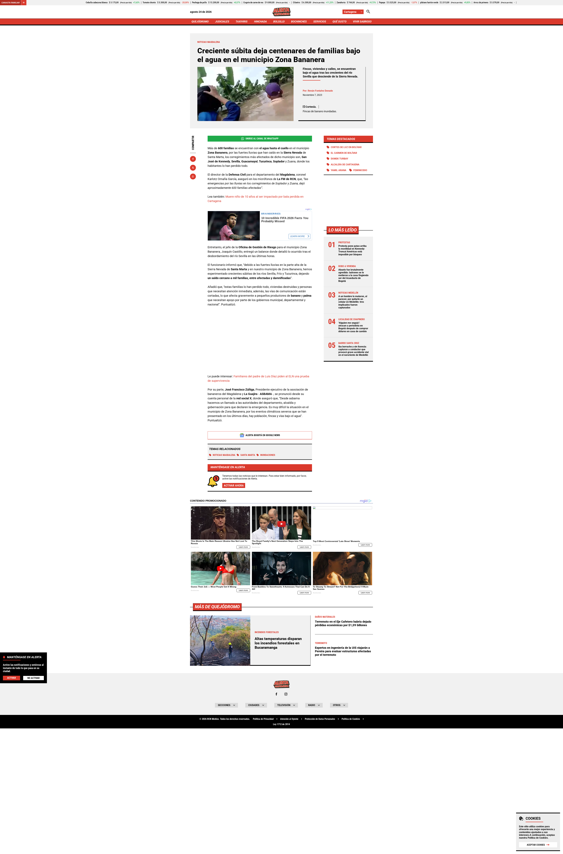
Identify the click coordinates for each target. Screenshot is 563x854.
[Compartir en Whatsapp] (193, 176)
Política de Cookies (538, 837)
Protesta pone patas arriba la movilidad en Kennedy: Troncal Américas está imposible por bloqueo (352, 250)
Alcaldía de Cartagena (345, 164)
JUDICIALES (222, 21)
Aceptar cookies (536, 844)
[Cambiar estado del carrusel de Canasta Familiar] (23, 2)
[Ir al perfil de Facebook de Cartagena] (276, 694)
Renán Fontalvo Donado (320, 90)
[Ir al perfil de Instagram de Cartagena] (285, 694)
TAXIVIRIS (241, 21)
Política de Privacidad (263, 719)
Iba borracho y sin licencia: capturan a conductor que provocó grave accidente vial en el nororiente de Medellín (353, 351)
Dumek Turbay (339, 158)
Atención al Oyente (289, 719)
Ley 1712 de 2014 (281, 724)
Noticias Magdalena (224, 455)
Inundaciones (267, 455)
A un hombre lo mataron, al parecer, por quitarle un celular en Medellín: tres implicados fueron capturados (352, 302)
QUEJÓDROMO (200, 21)
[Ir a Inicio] (281, 11)
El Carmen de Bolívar (344, 153)
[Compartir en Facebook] (193, 159)
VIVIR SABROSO (362, 21)
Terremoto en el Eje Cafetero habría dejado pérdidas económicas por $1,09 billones (343, 623)
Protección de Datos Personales (320, 719)
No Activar (33, 678)
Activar (11, 677)
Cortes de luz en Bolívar (346, 147)
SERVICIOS (319, 21)
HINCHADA (260, 21)
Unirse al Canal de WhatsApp (262, 138)
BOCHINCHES (299, 21)
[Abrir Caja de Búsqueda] (368, 12)
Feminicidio (360, 170)
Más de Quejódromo (217, 606)
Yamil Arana (338, 170)
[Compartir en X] (193, 168)
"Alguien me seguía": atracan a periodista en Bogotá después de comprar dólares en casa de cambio (353, 327)
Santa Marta (247, 455)
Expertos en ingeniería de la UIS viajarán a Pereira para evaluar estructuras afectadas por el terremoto (343, 651)
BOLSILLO (279, 21)
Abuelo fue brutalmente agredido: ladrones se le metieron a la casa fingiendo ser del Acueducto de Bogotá (353, 275)
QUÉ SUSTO (339, 21)
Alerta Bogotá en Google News (263, 435)
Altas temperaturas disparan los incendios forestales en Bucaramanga (278, 643)
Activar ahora (234, 485)
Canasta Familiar (10, 2)
